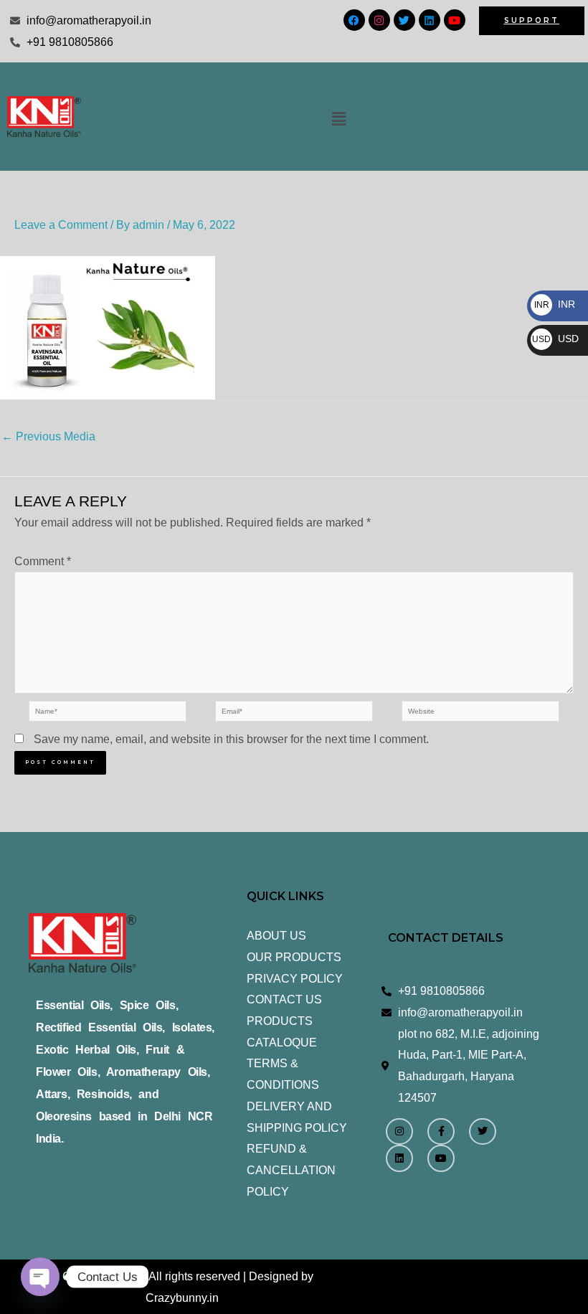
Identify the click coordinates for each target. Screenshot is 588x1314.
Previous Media (48, 436)
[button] (338, 119)
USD (555, 338)
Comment (42, 561)
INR (554, 304)
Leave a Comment (61, 225)
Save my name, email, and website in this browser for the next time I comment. (231, 739)
